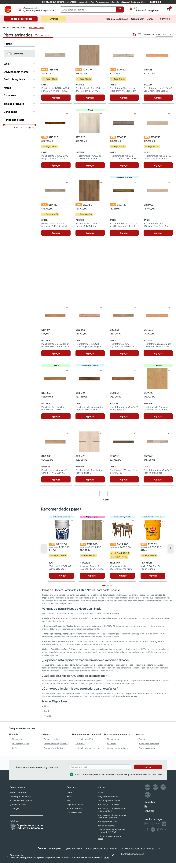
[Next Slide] (170, 548)
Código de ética (138, 2)
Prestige (47, 715)
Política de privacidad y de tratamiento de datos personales (135, 774)
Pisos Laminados (36, 27)
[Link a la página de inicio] (5, 27)
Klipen (46, 706)
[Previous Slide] (44, 548)
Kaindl (46, 711)
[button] (36, 9)
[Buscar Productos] (120, 9)
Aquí (106, 857)
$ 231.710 (29, 127)
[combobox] (92, 9)
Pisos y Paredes (19, 27)
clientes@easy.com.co (132, 853)
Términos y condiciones (94, 774)
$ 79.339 (18, 127)
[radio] (134, 33)
